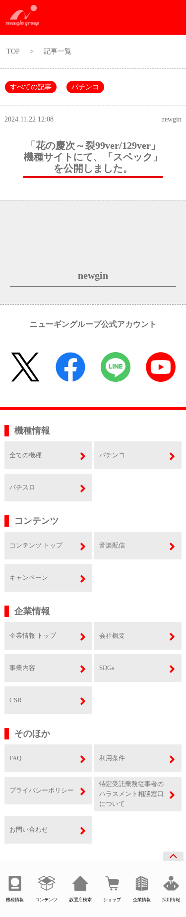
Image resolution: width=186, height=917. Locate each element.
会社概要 (112, 635)
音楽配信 (112, 545)
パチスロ (22, 487)
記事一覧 (57, 51)
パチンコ (85, 87)
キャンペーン (28, 577)
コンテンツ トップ (35, 545)
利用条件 (112, 758)
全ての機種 (25, 455)
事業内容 (22, 668)
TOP (13, 51)
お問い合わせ (28, 829)
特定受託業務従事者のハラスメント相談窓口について (131, 793)
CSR (15, 700)
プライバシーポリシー (41, 790)
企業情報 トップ (32, 635)
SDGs (106, 668)
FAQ (15, 758)
